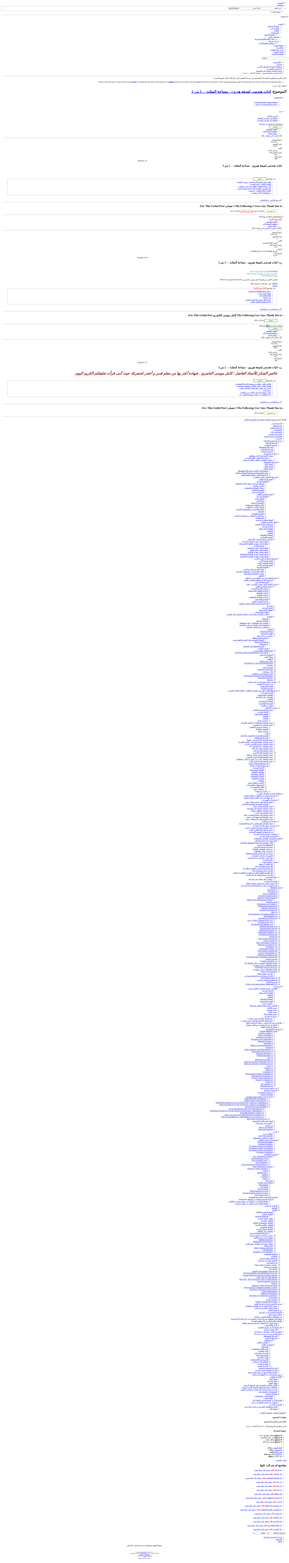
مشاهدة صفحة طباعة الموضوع (265, 102)
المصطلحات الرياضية (265, 845)
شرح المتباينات (271, 1263)
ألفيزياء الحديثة (262, 1357)
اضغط (275, 286)
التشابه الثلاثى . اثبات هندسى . (260, 184)
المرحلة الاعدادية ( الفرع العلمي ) (265, 477)
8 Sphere (265, 1175)
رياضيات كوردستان (270, 454)
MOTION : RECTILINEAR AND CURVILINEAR (258, 1279)
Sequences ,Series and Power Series (264, 1285)
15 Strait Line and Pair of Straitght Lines (258, 1062)
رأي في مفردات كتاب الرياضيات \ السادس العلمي (258, 1390)
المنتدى (281, 24)
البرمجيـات (278, 986)
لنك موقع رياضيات (270, 1330)
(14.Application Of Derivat (267, 918)
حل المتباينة (277, 1474)
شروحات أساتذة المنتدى (264, 524)
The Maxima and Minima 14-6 (262, 924)
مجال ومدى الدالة (266, 661)
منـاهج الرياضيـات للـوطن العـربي (269, 67)
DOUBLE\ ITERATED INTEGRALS (263, 1289)
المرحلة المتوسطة (266, 447)
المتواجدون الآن (276, 432)
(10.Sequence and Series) (268, 910)
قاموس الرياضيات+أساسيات (262, 856)
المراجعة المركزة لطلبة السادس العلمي (258, 580)
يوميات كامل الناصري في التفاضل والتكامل (261, 1306)
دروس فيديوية (272, 1010)
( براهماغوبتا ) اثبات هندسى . (260, 193)
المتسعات (264, 1347)
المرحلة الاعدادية (266, 449)
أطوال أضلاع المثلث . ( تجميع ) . (259, 191)
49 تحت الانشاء (271, 982)
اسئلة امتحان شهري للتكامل (257, 552)
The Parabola (263, 1185)
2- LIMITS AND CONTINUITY (256, 1101)
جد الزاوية (278, 1470)
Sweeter (270, 665)
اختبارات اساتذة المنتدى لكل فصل (260, 539)
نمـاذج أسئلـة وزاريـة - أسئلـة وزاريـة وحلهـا (261, 578)
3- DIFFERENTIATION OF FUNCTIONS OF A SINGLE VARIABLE (242, 1103)
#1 (267, 124)
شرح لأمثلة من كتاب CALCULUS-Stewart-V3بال (259, 886)
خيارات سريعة (273, 41)
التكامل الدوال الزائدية (264, 1229)
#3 (267, 326)
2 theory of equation (266, 1035)
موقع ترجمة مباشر (275, 1315)
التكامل (270, 533)
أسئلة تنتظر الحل (262, 1355)
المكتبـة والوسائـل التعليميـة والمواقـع (268, 838)
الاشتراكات (278, 430)
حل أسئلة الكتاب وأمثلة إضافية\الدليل (254, 475)
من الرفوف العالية (275, 1310)
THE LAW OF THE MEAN (266, 1277)
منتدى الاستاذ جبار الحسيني (263, 725)
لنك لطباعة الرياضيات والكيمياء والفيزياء (258, 868)
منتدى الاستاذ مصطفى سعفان (262, 811)
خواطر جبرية (268, 1134)
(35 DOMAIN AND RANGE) (266, 967)
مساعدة (280, 5)
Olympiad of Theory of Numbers (261, 1146)
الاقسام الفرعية (262, 481)
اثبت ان (279, 1502)
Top (263, 124)
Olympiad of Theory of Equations (261, 1148)
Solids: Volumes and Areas (263, 1248)
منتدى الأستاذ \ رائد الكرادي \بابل (261, 746)
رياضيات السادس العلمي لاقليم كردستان (258, 460)
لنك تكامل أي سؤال (265, 864)
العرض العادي (272, 116)
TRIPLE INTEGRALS (268, 1294)
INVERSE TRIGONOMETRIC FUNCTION (251, 653)
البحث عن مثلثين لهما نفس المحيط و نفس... (254, 388)
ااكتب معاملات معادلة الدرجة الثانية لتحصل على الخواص (247, 614)
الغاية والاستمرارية (257, 787)
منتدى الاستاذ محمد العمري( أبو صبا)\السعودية (256, 823)
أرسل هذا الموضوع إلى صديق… (265, 104)
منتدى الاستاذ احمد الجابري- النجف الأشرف (257, 723)
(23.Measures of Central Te (267, 945)
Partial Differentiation (269, 1292)
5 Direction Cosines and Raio (257, 1169)
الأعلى (246, 420)
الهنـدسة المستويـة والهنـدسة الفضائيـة (263, 1197)
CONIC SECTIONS (265, 1183)
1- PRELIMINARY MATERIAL (256, 1099)
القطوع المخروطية (266, 529)
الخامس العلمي (262, 1342)
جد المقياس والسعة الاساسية (271, 1510)
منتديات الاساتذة (271, 708)
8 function (269, 1047)
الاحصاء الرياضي (258, 492)
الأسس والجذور (258, 486)
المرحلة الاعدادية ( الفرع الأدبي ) (265, 559)
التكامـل (270, 699)
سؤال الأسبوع (272, 1381)
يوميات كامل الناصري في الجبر (265, 1308)
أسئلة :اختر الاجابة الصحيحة (263, 1121)
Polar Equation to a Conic (259, 1191)
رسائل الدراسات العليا (269, 1027)
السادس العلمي (267, 1345)
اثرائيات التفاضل (262, 593)
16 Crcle (270, 1066)
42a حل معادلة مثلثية (265, 974)
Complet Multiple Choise (268, 1031)
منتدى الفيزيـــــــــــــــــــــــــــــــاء (268, 1334)
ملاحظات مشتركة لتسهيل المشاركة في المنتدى (259, 1387)
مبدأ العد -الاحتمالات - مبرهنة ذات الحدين (249, 516)
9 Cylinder (264, 1177)
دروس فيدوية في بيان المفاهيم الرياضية (267, 1375)
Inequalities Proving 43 (269, 978)
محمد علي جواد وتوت (262, 1470)
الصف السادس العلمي (269, 522)
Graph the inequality (265, 1136)
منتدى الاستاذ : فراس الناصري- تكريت (259, 744)
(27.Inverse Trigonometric (268, 953)
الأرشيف (279, 1539)
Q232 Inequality (265, 296)
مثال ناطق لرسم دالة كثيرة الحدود (258, 300)
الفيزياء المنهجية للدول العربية (266, 1370)
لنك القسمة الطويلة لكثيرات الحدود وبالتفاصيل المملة (253, 873)
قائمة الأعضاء (270, 35)
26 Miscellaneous (266, 1086)
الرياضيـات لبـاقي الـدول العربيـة (265, 826)
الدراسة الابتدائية (267, 451)
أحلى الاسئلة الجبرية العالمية (262, 674)
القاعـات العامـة (276, 1377)
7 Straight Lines (262, 1173)
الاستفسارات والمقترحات (268, 1392)
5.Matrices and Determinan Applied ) (259, 900)
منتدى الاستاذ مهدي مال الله (262, 748)
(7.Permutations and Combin (267, 904)
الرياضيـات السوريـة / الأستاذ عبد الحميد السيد (260, 796)
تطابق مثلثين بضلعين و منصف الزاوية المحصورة (253, 384)
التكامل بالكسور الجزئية (264, 1225)
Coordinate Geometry (265, 678)
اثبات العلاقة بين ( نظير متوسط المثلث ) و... (255, 395)
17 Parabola (268, 1068)
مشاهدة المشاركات (270, 131)
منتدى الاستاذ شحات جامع (263, 806)
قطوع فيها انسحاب (261, 612)
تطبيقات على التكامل (265, 1231)
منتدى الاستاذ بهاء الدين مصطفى (261, 456)
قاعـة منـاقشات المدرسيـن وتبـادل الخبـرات (261, 1407)
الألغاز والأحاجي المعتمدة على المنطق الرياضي (260, 1385)
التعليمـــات (274, 28)
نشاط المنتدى (278, 45)
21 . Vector (267, 298)
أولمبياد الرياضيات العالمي (267, 1140)
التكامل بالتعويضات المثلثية (263, 1223)
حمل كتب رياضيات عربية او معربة (260, 858)
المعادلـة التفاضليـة (266, 701)
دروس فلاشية (272, 1008)
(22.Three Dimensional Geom (266, 943)
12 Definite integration (265, 1056)
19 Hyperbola (268, 1072)
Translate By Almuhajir (144, 1554)
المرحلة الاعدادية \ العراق (259, 766)
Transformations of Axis (259, 1158)
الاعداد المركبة (267, 991)
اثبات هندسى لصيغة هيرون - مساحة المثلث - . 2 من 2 (231, 91)
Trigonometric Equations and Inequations (258, 676)
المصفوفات (259, 518)
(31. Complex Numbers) (268, 961)
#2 (267, 217)
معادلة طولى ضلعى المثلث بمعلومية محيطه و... (253, 386)
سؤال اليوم (269, 657)
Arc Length (273, 1269)
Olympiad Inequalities (265, 1142)
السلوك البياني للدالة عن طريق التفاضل (253, 625)
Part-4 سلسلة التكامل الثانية (261, 302)
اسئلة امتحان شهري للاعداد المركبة (255, 541)
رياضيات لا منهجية (261, 791)
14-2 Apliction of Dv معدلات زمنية (260, 920)
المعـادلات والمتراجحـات (268, 1258)
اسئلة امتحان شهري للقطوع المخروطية (253, 544)
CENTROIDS (267, 1250)
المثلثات (270, 659)
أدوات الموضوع (278, 97)
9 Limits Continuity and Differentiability (258, 1049)
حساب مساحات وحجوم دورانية (261, 1235)
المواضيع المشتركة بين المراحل (270, 1312)
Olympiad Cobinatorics (264, 1152)
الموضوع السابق (279, 1413)
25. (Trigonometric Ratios (268, 949)
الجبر (266, 733)
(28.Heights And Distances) (267, 955)
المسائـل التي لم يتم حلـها (267, 1260)
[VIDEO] (278, 1454)
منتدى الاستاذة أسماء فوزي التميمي (260, 757)
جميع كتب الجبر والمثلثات (263, 851)
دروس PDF (273, 1012)
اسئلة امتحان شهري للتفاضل (257, 548)
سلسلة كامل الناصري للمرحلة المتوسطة (253, 471)
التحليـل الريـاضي (271, 1206)
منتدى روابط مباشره (269, 862)
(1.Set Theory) (272, 890)
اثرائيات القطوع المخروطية (258, 591)
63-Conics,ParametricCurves (267, 1281)
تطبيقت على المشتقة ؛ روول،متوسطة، (253, 623)
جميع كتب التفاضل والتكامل (262, 849)
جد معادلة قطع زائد (275, 1525)
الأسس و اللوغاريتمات (256, 783)
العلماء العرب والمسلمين (263, 1396)
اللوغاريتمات (259, 499)
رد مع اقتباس (265, 200)
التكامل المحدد (267, 1214)
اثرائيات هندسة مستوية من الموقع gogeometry (256, 1199)
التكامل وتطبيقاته (257, 774)
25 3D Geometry (267, 1084)
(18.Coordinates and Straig (267, 935)
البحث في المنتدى (275, 434)
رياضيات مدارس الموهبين (258, 727)
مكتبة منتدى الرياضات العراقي (266, 841)
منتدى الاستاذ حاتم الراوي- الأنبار (261, 761)
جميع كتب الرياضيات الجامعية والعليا (259, 853)
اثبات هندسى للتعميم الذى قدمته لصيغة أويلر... (254, 188)
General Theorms (266, 1094)
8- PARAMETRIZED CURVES (252, 1113)
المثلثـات (274, 1256)
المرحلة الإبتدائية (271, 443)
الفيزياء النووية (263, 1366)
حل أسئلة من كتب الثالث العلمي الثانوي (258, 798)
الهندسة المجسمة (261, 599)
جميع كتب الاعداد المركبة (263, 847)
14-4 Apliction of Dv (265, 922)
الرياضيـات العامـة (270, 1090)
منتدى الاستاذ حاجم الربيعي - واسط (260, 740)
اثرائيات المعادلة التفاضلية (258, 597)
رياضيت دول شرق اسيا (264, 1123)
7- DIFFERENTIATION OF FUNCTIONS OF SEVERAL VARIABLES (237, 1111)
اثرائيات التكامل (262, 595)
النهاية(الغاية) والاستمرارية (263, 651)
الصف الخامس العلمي (264, 494)
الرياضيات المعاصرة (265, 1092)
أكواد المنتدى (277, 1448)
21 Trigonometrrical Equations (262, 1076)
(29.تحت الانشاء (271, 959)
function (270, 680)
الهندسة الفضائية (258, 514)
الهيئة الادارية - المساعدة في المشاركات (267, 1400)
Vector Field (273, 1298)
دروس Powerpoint (270, 1014)
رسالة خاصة (272, 134)
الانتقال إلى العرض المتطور (267, 118)
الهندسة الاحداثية (258, 490)
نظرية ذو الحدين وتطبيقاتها (263, 1138)
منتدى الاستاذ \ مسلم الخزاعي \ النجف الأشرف (255, 742)
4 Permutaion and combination (262, 1039)
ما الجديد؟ (280, 48)
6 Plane (265, 1171)
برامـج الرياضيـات (270, 1016)
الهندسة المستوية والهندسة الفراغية (255, 804)
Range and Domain (261, 642)
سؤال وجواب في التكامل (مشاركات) (259, 1244)
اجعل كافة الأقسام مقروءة (265, 39)
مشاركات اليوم (273, 26)
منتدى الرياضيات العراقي (272, 1537)
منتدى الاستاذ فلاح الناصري (263, 753)
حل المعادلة (264, 644)
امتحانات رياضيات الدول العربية (265, 834)
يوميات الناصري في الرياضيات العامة (268, 1304)
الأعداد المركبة (267, 526)
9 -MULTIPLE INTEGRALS (257, 1119)
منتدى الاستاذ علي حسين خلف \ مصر (259, 802)
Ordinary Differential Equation (266, 1302)
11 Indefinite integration (264, 1054)
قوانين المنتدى (278, 52)
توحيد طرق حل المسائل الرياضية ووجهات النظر (259, 1323)
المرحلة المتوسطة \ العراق (258, 763)
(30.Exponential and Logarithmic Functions (261, 957)
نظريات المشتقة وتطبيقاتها (254, 574)
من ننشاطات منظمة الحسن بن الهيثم (268, 1317)
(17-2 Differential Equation (267, 932)
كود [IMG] (278, 1452)
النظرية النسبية (262, 1364)
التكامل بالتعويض (266, 1227)
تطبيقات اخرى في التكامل (263, 1238)
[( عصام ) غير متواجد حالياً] (275, 127)
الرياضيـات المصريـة (274, 69)
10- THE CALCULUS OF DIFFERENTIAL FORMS (244, 1115)
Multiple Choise (276, 888)
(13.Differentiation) (270, 916)
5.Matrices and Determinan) (267, 898)
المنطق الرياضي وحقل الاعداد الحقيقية (249, 484)
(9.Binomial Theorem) (269, 908)
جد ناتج (279, 1486)
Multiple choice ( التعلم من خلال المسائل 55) (260, 963)
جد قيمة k (278, 1513)
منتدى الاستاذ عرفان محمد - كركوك (259, 755)
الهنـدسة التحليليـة (270, 1154)
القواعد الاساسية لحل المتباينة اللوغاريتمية (248, 640)
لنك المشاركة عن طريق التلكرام (270, 1327)
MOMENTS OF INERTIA (263, 1252)
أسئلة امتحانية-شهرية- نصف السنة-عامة (262, 1372)
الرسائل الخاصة (276, 428)
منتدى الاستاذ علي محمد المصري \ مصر (258, 815)
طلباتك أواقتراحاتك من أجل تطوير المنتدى (266, 1321)
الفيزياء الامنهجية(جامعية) (268, 1368)
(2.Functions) (272, 892)
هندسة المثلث (263, 648)
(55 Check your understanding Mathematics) (261, 984)
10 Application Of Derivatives (262, 1051)
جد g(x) (279, 1482)
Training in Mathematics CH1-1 (259, 291)
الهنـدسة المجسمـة (266, 703)
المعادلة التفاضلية (266, 535)
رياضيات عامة (263, 721)
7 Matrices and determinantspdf (262, 1045)
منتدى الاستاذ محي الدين (264, 813)
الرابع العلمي (268, 1340)
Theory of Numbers (266, 1127)
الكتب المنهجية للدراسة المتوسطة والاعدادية (256, 843)
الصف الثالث (268, 469)
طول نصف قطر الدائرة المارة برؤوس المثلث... (253, 182)
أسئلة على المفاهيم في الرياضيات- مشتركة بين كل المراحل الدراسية (256, 1319)
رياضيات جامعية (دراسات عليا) (266, 1265)
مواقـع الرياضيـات (270, 881)
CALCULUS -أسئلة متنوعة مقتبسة (259, 1097)
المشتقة (261, 511)
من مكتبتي (269, 1125)
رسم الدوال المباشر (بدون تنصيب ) (260, 1018)
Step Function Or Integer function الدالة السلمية (260, 1275)
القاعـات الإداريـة (275, 1405)
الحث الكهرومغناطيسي (259, 1349)
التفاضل (270, 531)
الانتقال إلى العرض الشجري (267, 120)
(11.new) (274, 912)
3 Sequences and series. (264, 1037)
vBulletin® (144, 1552)
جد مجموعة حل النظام (273, 1506)
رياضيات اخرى (267, 1003)
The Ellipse (264, 1187)
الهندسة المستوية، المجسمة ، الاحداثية (254, 736)
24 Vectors (269, 1082)
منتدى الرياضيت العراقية (273, 441)
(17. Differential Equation (268, 930)
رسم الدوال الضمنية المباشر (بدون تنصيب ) (257, 1021)
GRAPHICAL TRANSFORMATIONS (258, 663)
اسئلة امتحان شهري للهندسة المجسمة (254, 556)
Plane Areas (268, 1246)
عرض (280, 111)
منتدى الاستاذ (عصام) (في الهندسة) (269, 71)
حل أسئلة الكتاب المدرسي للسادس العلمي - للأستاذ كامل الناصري (252, 691)
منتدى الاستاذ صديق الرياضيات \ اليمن (259, 828)
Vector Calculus (271, 1300)
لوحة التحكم (277, 426)
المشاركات (273, 1409)
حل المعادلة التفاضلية (274, 1478)
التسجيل (280, 3)
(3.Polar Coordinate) (270, 894)
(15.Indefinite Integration (268, 926)
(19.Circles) (273, 937)
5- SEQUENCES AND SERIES (256, 1107)
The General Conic (261, 1195)
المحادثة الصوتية (278, 54)
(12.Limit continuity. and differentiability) (262, 914)
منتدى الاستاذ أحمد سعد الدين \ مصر (259, 817)
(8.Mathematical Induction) (267, 906)
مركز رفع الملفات (277, 50)
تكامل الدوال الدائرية (265, 1218)
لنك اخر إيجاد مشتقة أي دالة (262, 871)
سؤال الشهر (272, 1383)
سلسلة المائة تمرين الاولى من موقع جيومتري (251, 1204)
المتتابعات (260, 501)
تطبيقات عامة (274, 37)
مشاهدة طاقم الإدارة (267, 43)
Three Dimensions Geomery (263, 1167)
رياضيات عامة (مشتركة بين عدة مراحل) (262, 682)
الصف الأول (268, 464)
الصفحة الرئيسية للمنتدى (272, 436)
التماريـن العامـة (267, 706)
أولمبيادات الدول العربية (268, 836)
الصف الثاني (268, 466)
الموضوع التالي (266, 1413)
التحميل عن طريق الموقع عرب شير (264, 1402)
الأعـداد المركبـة (267, 693)
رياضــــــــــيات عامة (265, 636)
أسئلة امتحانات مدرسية (264, 520)
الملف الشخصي (271, 129)
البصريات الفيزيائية (261, 1353)
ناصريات (270, 606)
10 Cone (265, 1179)
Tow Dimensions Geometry (263, 1156)
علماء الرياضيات (271, 1394)
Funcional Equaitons (265, 1129)
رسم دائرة (267, 390)
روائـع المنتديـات (271, 877)
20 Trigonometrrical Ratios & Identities (259, 1074)
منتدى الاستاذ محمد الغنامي (263, 710)
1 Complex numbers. (265, 1033)
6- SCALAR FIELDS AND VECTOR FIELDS (246, 1109)
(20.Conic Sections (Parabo (267, 939)
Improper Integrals (261, 1216)
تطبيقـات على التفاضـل (264, 697)
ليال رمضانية (268, 672)
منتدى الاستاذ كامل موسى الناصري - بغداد (261, 584)
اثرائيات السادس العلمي (264, 586)
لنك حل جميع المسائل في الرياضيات (259, 875)
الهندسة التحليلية (267, 688)
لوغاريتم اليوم (268, 667)
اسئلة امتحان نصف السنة (259, 550)
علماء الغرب (268, 1398)
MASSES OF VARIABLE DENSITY (263, 1296)
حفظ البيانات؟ (275, 12)
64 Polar (274, 1283)
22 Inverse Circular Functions (262, 1078)
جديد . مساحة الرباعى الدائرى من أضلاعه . (255, 392)
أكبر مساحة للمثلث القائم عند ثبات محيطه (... (254, 186)
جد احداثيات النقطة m (274, 1498)
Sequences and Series (265, 669)
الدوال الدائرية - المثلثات (255, 507)
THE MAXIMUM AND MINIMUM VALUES (260, 1273)
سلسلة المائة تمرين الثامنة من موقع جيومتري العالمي (248, 1201)
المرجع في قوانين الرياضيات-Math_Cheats (261, 883)
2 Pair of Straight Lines (260, 1160)
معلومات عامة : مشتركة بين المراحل (268, 1332)
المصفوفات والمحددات (255, 785)
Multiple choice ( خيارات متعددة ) (265, 965)
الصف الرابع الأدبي (266, 561)
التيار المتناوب (263, 1351)
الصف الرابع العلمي (266, 479)
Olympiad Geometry (265, 1144)
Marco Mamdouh (148, 1555)
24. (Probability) (271, 947)
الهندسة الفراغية (267, 537)
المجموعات (275, 33)
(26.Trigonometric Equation (267, 951)
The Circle (269, 1181)
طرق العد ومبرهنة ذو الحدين (253, 569)
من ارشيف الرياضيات (265, 684)
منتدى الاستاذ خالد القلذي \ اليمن (261, 830)
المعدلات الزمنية (262, 621)
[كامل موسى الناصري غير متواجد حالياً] (275, 219)
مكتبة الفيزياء (268, 860)
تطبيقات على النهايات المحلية (257, 627)
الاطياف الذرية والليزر (260, 1362)
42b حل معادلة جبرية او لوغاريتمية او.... (258, 976)
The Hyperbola (263, 1189)
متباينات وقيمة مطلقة (260, 638)
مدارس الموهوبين (270, 445)
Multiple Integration (266, 1240)
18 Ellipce (269, 1070)
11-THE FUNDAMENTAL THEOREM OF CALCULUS (242, 1117)
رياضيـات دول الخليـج (269, 821)
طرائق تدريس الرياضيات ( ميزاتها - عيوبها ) (261, 1025)
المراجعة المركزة (261, 582)
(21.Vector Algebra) (270, 941)
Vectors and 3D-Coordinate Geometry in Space (260, 1287)
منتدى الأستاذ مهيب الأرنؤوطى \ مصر (259, 819)
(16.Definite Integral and (268, 928)
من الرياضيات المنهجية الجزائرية (261, 832)
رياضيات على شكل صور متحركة (261, 879)
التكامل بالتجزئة (267, 1221)
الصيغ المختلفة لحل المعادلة (253, 646)
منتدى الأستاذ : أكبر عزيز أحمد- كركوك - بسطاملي (254, 759)
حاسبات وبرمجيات (270, 1267)
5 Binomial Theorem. (265, 1041)
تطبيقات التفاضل (257, 772)
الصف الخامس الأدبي (265, 563)
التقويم (276, 30)
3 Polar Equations (262, 1162)
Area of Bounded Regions (259, 1233)
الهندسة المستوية (266, 686)
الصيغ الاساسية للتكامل (264, 1212)
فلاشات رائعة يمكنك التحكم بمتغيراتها (263, 1006)
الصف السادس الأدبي (265, 565)
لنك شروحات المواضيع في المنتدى (264, 1271)
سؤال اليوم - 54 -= (264, 294)
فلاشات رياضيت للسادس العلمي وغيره (262, 988)
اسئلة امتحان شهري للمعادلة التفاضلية (254, 554)
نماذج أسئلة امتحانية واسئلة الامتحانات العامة (251, 473)
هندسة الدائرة (259, 546)
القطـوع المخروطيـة (265, 695)
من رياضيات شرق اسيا (268, 1088)
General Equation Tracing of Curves (255, 1193)
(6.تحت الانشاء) (271, 902)
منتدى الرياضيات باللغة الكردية (257, 458)
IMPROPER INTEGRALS (263, 1242)
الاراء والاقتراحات (271, 1325)
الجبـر (275, 1132)
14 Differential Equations (264, 1060)
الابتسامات (278, 1450)
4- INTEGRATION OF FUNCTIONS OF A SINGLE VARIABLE (243, 1105)
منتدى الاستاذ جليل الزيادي (263, 751)
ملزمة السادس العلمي (260, 601)
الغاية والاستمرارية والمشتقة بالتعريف (250, 509)
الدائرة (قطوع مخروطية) (255, 505)
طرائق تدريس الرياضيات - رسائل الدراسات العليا (264, 1023)
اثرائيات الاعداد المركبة (260, 589)
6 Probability (268, 1043)
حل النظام (278, 1494)
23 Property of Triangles (264, 1080)
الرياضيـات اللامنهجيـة (274, 1029)
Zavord (140, 1558)
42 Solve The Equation (269, 972)
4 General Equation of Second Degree (254, 1165)
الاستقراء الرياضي (257, 503)
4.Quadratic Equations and (267, 896)
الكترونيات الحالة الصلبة (259, 1360)
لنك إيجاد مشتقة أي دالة (264, 866)
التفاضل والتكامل (261, 729)
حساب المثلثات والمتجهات (254, 488)
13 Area (270, 1058)
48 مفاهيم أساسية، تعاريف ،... (266, 980)
